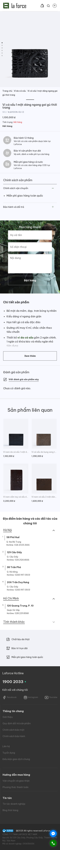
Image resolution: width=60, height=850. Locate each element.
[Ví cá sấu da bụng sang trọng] (44, 434)
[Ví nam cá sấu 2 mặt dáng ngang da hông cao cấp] (44, 479)
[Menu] (55, 6)
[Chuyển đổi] (53, 188)
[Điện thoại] (53, 843)
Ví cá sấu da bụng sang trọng (44, 452)
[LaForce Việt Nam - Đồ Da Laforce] (14, 5)
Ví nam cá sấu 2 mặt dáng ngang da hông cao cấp (44, 497)
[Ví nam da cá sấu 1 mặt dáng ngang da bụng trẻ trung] (15, 434)
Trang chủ (7, 91)
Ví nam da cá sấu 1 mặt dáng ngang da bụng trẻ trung (15, 452)
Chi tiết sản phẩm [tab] (16, 302)
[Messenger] (53, 833)
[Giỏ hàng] (42, 5)
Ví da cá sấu (20, 91)
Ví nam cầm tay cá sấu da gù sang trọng (15, 497)
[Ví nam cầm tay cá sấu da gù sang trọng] (15, 479)
